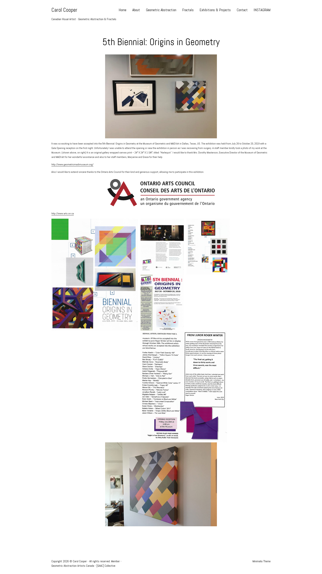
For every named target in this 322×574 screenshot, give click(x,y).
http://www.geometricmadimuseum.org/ (72, 164)
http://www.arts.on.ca (62, 213)
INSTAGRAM (262, 9)
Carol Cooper (64, 10)
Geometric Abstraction (161, 9)
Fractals (188, 9)
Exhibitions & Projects (215, 9)
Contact (242, 9)
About (136, 9)
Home (122, 9)
